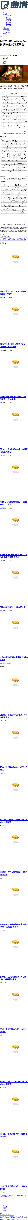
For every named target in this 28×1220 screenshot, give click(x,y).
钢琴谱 (5, 27)
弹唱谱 (8, 30)
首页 (4, 12)
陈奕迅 (16, 1219)
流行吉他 (8, 15)
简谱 (4, 34)
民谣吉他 (8, 24)
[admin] (4, 55)
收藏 (2, 236)
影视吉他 (8, 20)
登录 (1, 36)
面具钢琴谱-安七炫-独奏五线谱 (13, 607)
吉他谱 (5, 14)
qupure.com (12, 1195)
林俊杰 (12, 1217)
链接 (9, 236)
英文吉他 (8, 25)
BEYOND (2, 1216)
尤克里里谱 (6, 29)
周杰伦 (2, 234)
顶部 (4, 1210)
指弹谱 (8, 17)
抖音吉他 (8, 22)
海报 (5, 236)
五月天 (6, 1216)
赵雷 (9, 1219)
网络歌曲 (8, 19)
